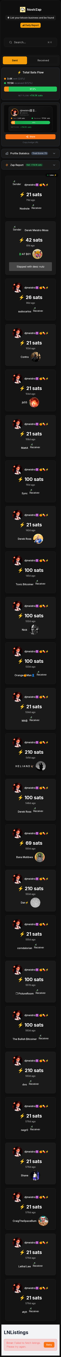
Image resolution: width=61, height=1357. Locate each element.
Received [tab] (43, 60)
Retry (49, 1344)
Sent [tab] (15, 60)
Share (32, 136)
